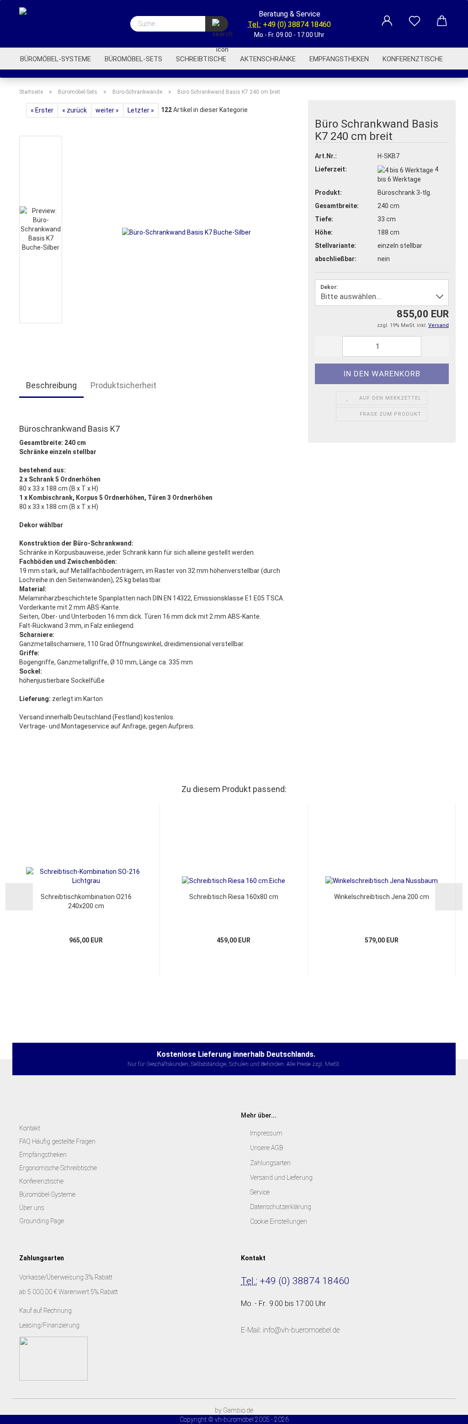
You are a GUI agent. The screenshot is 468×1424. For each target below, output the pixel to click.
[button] (387, 16)
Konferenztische (413, 59)
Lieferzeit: (331, 169)
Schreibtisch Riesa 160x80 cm (233, 896)
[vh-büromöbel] (60, 23)
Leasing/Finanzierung (49, 1325)
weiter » (107, 110)
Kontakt (29, 1128)
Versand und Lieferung (281, 1177)
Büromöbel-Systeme (55, 59)
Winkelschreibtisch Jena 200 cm (381, 896)
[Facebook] (251, 1371)
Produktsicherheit (123, 385)
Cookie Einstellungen (278, 1221)
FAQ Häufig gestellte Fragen (57, 1141)
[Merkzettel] (414, 16)
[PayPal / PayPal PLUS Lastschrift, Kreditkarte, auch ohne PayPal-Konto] (53, 1358)
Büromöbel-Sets (133, 59)
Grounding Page (41, 1221)
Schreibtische (201, 59)
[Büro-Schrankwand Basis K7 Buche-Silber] (186, 231)
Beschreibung (51, 385)
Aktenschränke (268, 59)
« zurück (74, 110)
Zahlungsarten (270, 1163)
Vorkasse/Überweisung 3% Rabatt (65, 1277)
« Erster (42, 110)
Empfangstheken (339, 59)
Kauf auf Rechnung (46, 1310)
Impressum (266, 1133)
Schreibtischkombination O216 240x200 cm (86, 901)
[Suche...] (216, 24)
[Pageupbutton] (443, 1410)
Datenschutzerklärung (280, 1206)
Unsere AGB (266, 1147)
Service (260, 1192)
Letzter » (141, 110)
